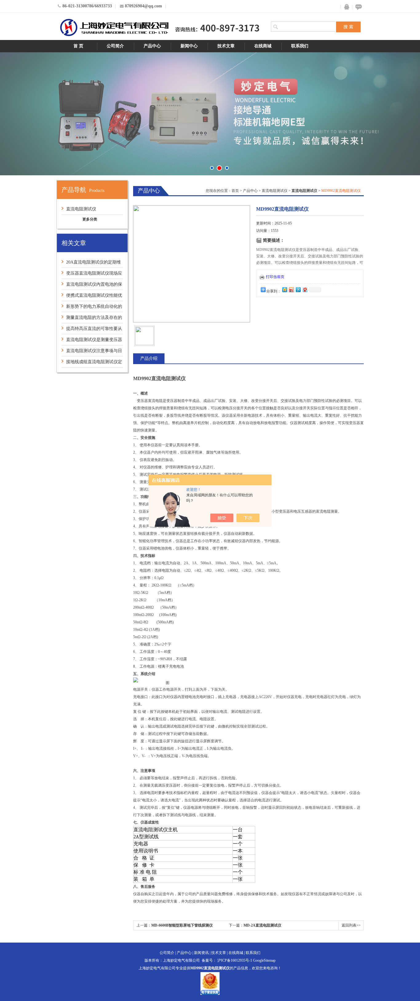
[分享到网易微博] (304, 289)
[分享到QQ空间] (284, 289)
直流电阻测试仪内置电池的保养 (91, 286)
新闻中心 (189, 46)
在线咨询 (357, 7)
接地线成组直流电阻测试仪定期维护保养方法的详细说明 (91, 363)
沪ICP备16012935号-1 (234, 960)
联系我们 (299, 46)
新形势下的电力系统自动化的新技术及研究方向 (91, 308)
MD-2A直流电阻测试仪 (262, 925)
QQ (345, 7)
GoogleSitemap (264, 960)
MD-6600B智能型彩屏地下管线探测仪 (182, 925)
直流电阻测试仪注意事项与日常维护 (91, 352)
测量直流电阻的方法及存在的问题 (91, 319)
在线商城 (262, 46)
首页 (235, 191)
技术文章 (226, 46)
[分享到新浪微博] (291, 289)
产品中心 (152, 46)
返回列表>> (351, 925)
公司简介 (115, 46)
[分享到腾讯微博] (298, 289)
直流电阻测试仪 (81, 209)
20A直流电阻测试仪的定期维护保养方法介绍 (91, 264)
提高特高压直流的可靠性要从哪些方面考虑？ (91, 330)
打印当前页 (275, 277)
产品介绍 (148, 358)
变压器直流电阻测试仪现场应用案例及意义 (91, 275)
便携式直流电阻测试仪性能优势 (91, 297)
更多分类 (89, 219)
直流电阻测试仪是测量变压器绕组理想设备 (91, 341)
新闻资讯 (201, 953)
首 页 (78, 46)
